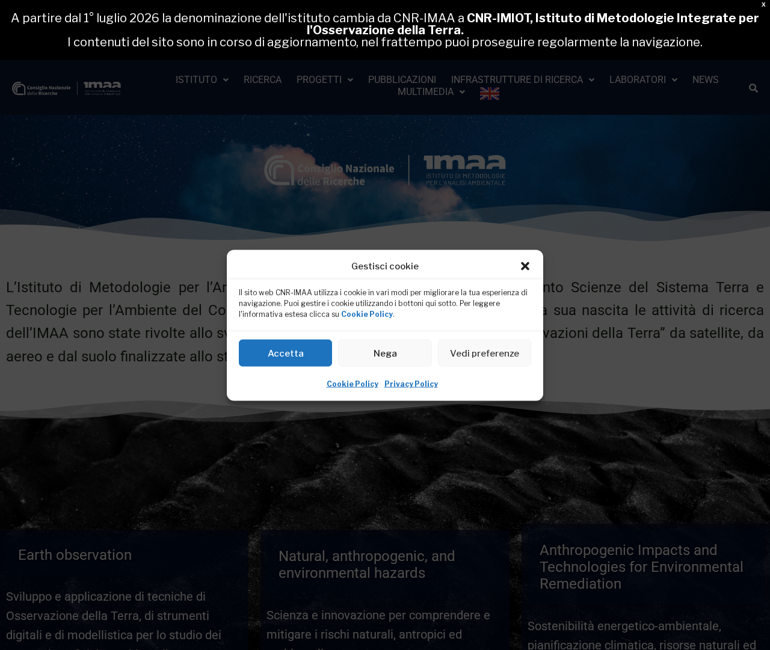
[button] (525, 266)
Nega (385, 353)
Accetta (286, 353)
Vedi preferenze (484, 353)
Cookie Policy (367, 313)
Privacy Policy (411, 383)
